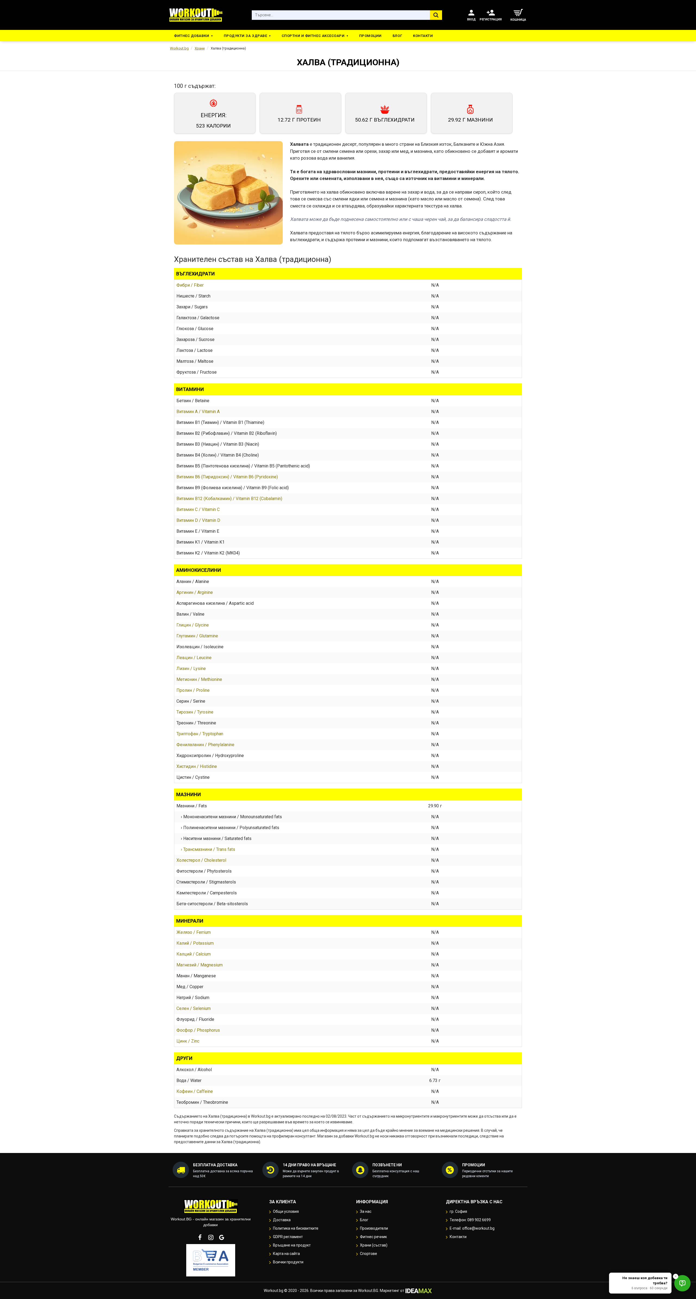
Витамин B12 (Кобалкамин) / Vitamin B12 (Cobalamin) (229, 498)
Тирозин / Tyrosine (194, 712)
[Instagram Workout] (211, 1237)
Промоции (370, 36)
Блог (397, 36)
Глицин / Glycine (192, 625)
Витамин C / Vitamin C (198, 509)
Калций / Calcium (193, 954)
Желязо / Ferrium (193, 932)
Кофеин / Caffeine (194, 1091)
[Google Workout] (221, 1237)
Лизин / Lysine (191, 668)
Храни (200, 48)
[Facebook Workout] (200, 1237)
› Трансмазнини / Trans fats (205, 849)
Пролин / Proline (193, 690)
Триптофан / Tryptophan (199, 733)
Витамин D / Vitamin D (198, 520)
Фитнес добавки (191, 36)
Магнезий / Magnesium (199, 965)
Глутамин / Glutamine (197, 635)
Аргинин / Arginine (194, 592)
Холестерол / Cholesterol (201, 860)
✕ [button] (676, 1276)
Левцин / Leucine (194, 657)
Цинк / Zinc (187, 1041)
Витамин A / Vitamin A (198, 411)
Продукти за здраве (245, 36)
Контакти (423, 36)
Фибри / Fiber (190, 285)
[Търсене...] (436, 15)
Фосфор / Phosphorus (198, 1030)
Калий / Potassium (195, 943)
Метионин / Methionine (199, 679)
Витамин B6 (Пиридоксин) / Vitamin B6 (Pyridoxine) (227, 476)
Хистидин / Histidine (196, 766)
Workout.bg (179, 48)
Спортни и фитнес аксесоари (313, 36)
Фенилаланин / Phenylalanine (205, 744)
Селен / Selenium (193, 1008)
